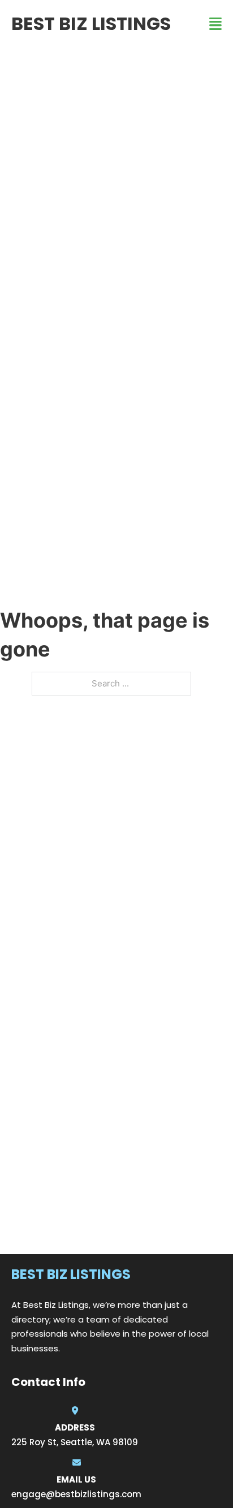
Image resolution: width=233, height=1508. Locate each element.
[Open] (215, 24)
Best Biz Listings (91, 23)
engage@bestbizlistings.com (76, 1494)
